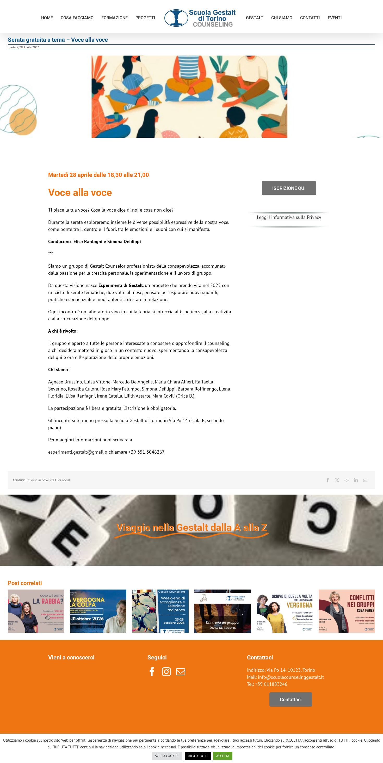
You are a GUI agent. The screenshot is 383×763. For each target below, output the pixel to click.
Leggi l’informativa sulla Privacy (289, 217)
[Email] (365, 480)
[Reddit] (346, 480)
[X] (337, 480)
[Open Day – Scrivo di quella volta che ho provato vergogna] (285, 593)
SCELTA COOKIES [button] (167, 756)
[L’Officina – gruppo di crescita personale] (222, 593)
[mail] (180, 671)
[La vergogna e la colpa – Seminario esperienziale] (98, 593)
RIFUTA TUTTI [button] (198, 756)
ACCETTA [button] (222, 756)
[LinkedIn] (356, 480)
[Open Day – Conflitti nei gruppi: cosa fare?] (347, 593)
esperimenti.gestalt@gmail (75, 452)
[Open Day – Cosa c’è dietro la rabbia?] (36, 593)
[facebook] (152, 671)
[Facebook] (327, 480)
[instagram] (166, 671)
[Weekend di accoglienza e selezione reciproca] (160, 593)
